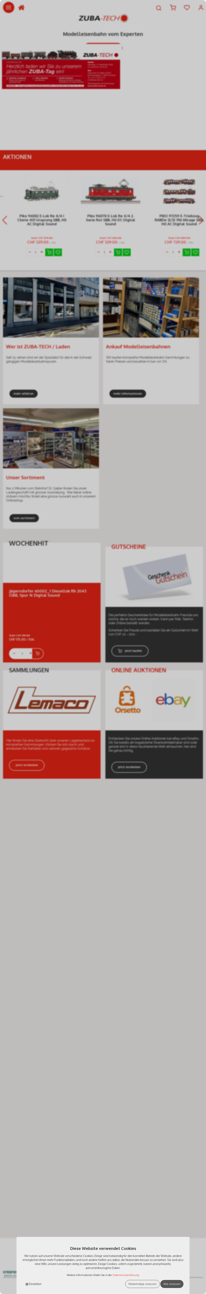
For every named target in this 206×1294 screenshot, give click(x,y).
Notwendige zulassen (143, 1284)
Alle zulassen (171, 1284)
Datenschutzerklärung (126, 1275)
